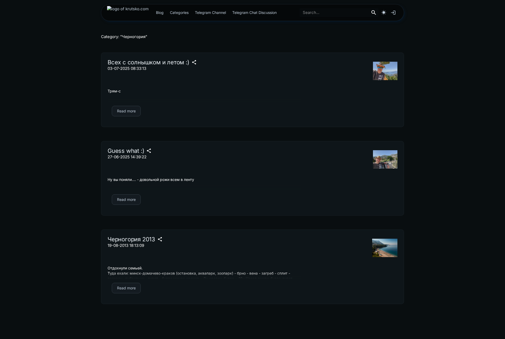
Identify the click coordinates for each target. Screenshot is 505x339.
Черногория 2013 (131, 239)
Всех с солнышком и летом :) (148, 62)
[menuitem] (128, 12)
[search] (373, 12)
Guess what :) (126, 150)
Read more (126, 111)
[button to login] (393, 12)
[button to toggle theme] (384, 12)
